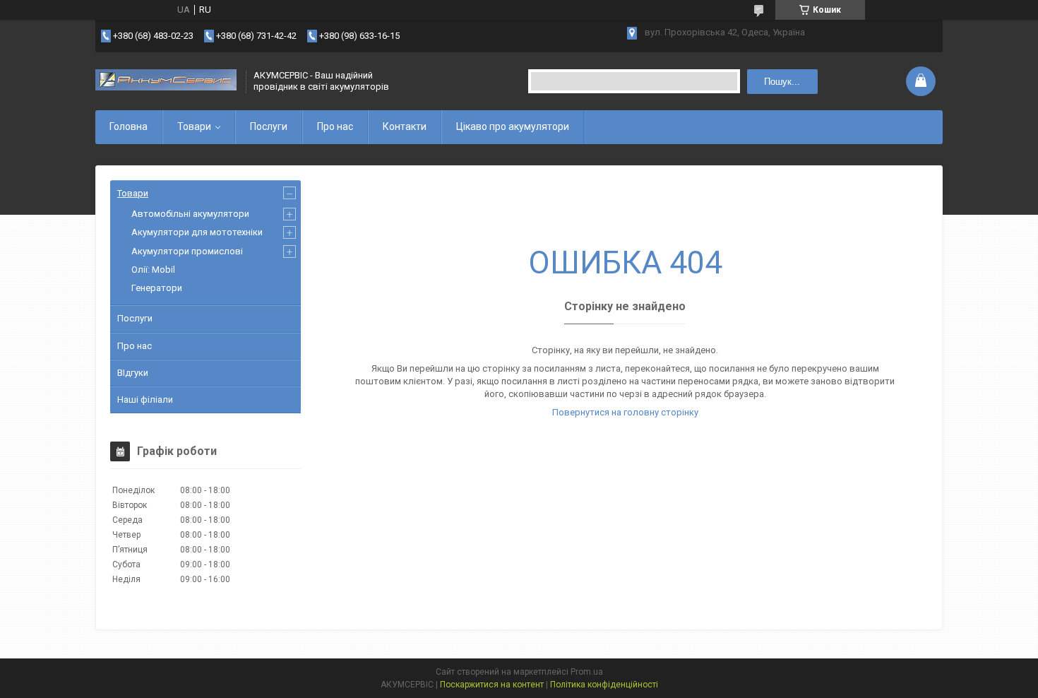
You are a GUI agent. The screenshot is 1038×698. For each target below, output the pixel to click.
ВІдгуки (132, 372)
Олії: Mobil (153, 269)
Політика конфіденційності (604, 685)
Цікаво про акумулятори (512, 126)
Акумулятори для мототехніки (197, 232)
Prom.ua (587, 672)
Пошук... (782, 81)
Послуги (268, 126)
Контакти (404, 126)
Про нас (335, 126)
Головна (128, 126)
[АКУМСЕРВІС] (166, 81)
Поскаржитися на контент (492, 685)
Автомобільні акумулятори (190, 213)
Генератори (156, 288)
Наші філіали (145, 399)
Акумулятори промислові (187, 251)
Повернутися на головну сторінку (625, 412)
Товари (194, 126)
